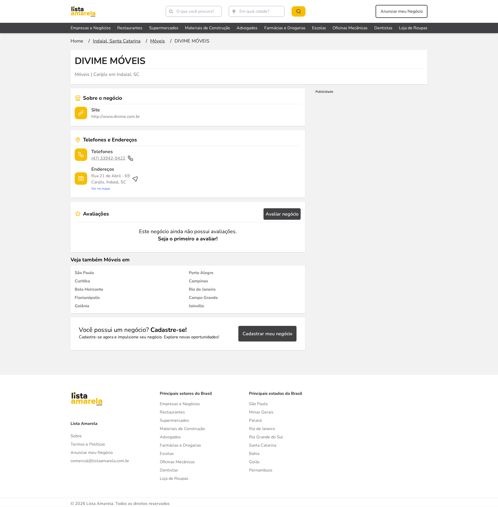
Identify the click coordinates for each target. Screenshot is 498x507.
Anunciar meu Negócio (402, 11)
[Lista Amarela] (83, 11)
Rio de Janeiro (262, 429)
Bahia (254, 453)
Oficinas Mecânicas (350, 28)
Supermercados (163, 28)
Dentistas (383, 28)
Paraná (255, 420)
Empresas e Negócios (91, 28)
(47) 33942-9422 (108, 158)
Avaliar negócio (282, 214)
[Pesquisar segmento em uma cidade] (299, 11)
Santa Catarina (262, 445)
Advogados (247, 28)
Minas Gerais (261, 412)
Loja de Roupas (413, 28)
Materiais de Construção (207, 28)
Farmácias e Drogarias (285, 28)
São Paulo (258, 404)
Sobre (76, 436)
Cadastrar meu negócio (267, 334)
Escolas (319, 28)
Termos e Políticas (88, 444)
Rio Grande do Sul (266, 437)
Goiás (254, 462)
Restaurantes (129, 28)
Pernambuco (260, 470)
